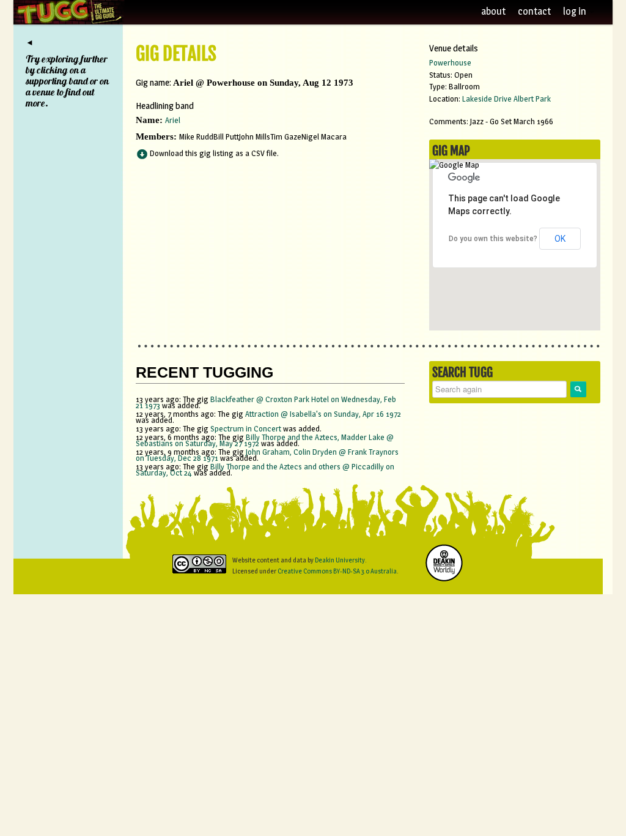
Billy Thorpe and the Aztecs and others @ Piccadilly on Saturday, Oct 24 (265, 469)
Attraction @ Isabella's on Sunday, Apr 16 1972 (323, 414)
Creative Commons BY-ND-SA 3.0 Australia (337, 571)
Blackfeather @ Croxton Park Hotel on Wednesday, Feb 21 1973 (266, 402)
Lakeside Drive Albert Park (506, 98)
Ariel (172, 120)
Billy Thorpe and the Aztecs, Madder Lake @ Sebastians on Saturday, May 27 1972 (265, 440)
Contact (534, 11)
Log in (575, 11)
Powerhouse (450, 62)
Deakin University (340, 560)
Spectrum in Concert (245, 428)
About (493, 11)
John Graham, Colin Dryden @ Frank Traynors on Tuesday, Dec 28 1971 (267, 455)
